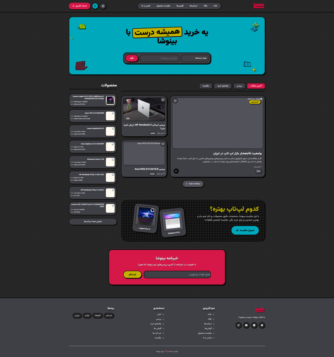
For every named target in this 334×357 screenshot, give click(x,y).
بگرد (132, 58)
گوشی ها (157, 328)
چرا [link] (258, 171)
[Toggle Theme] (103, 6)
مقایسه (158, 338)
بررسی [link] (153, 133)
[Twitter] (262, 325)
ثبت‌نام (132, 274)
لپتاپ (87, 315)
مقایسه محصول (163, 6)
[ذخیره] (175, 100)
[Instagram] (254, 325)
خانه (215, 6)
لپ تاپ (109, 315)
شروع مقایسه (247, 230)
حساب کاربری (81, 6)
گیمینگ (97, 315)
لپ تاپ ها (157, 333)
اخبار (159, 314)
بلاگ (205, 6)
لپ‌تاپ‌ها (193, 6)
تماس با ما (146, 6)
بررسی (158, 319)
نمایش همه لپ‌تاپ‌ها (93, 221)
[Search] (95, 6)
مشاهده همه (194, 183)
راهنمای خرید (155, 323)
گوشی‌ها (180, 6)
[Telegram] (238, 325)
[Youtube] (246, 325)
